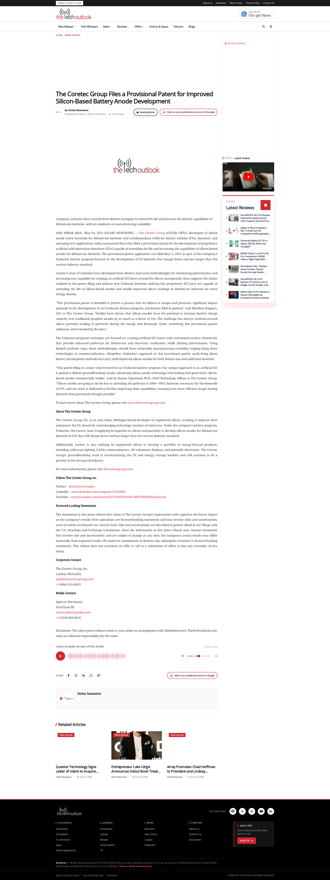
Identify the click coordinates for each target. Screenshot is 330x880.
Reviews (122, 26)
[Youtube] (261, 811)
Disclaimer (221, 2)
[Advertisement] (136, 63)
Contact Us (268, 2)
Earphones (106, 828)
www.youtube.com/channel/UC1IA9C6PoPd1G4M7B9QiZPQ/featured (118, 497)
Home (59, 35)
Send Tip (245, 840)
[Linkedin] (270, 811)
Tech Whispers (89, 26)
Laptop (104, 834)
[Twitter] (242, 811)
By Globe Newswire (77, 110)
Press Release (72, 35)
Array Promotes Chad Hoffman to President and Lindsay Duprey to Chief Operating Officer (191, 769)
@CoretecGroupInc (82, 486)
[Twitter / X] (76, 675)
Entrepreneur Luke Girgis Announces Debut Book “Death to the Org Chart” (135, 769)
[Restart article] (182, 656)
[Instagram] (251, 811)
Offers (138, 26)
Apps (59, 845)
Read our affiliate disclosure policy (135, 866)
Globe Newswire (89, 693)
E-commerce (63, 839)
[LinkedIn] (83, 675)
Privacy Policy (253, 2)
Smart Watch (107, 845)
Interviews (62, 828)
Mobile (104, 839)
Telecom (178, 26)
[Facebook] (68, 675)
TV (101, 850)
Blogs (192, 26)
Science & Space (158, 26)
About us (207, 2)
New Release (65, 26)
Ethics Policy (236, 2)
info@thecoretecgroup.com (74, 579)
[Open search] (263, 26)
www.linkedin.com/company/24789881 (98, 492)
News (106, 26)
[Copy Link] (99, 675)
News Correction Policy (67, 875)
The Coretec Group (152, 233)
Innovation (62, 834)
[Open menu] (271, 26)
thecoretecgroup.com (118, 469)
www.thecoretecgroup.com (146, 403)
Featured (150, 845)
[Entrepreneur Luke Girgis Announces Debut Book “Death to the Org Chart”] (136, 745)
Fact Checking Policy (93, 875)
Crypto (148, 839)
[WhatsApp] (91, 675)
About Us (194, 828)
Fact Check (151, 834)
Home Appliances (66, 850)
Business (150, 828)
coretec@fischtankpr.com (73, 612)
